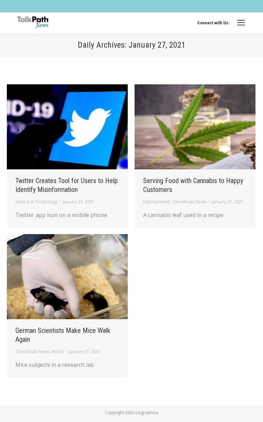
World (58, 351)
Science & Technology (36, 202)
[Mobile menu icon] (241, 22)
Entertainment (156, 202)
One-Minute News (189, 202)
